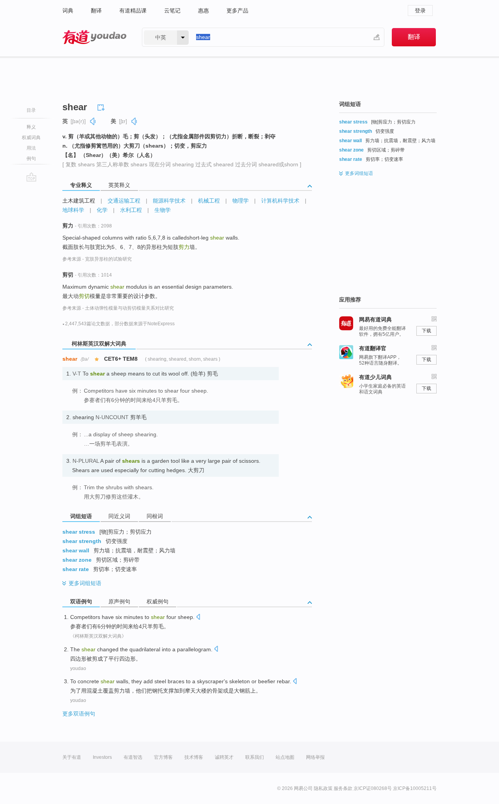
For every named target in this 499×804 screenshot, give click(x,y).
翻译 (96, 10)
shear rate (75, 569)
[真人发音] (93, 121)
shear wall (75, 550)
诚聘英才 (224, 757)
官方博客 (163, 757)
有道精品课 (133, 10)
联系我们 (254, 757)
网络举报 (315, 757)
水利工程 (131, 210)
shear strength (81, 541)
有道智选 (133, 757)
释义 (31, 127)
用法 (31, 148)
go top (31, 177)
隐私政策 (323, 788)
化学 (102, 210)
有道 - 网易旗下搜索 (94, 37)
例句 (31, 158)
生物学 (162, 210)
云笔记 (172, 10)
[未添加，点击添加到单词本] (102, 106)
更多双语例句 (78, 714)
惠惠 (203, 10)
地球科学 (73, 210)
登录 (420, 10)
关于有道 (71, 757)
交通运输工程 (124, 200)
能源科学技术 (169, 200)
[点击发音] (198, 618)
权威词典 (31, 137)
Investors (102, 757)
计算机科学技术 (280, 200)
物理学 (240, 200)
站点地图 (285, 757)
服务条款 (343, 788)
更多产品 (237, 10)
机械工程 (209, 200)
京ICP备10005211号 (415, 788)
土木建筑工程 (78, 200)
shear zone (77, 560)
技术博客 (193, 757)
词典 (67, 10)
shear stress (78, 532)
